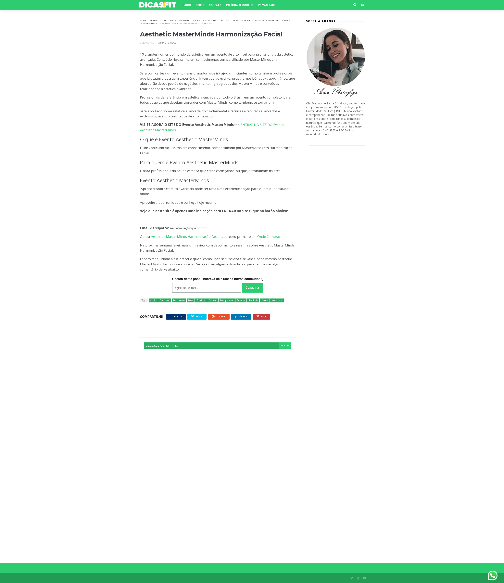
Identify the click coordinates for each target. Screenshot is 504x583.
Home (143, 20)
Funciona (210, 20)
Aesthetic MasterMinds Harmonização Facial (186, 236)
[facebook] (364, 578)
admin (153, 20)
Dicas (198, 20)
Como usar (167, 20)
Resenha (259, 20)
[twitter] (351, 578)
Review (288, 20)
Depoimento (184, 20)
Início (187, 5)
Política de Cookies (239, 5)
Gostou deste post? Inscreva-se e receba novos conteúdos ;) (217, 279)
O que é (224, 20)
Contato (215, 5)
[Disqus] (217, 398)
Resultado (274, 20)
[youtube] (358, 578)
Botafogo (341, 103)
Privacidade (266, 5)
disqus (285, 345)
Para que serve (242, 20)
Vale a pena (150, 23)
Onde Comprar (269, 236)
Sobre (200, 5)
